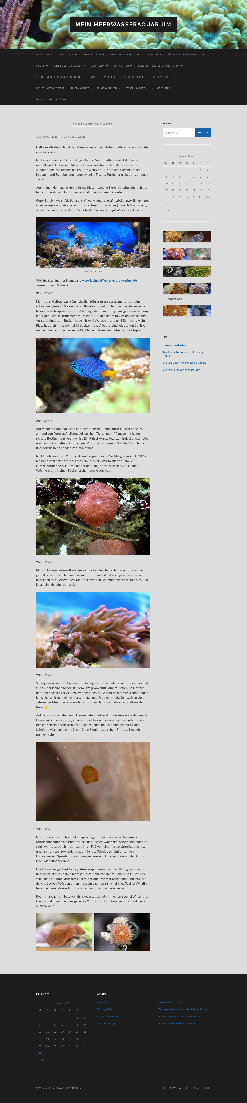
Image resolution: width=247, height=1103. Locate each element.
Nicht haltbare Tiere (50, 88)
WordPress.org (106, 1023)
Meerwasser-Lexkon (175, 345)
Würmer (109, 77)
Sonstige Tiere (134, 77)
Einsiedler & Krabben (68, 65)
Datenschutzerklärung (52, 99)
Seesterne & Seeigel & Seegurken (58, 77)
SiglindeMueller (73, 136)
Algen (93, 77)
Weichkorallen (147, 54)
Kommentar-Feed (107, 1016)
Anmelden (103, 1002)
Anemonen (66, 54)
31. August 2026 (46, 136)
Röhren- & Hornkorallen (184, 54)
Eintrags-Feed (105, 1009)
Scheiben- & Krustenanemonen (159, 65)
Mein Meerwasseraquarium (123, 24)
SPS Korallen (119, 54)
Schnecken (121, 65)
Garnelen (98, 65)
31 (166, 203)
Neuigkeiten (44, 54)
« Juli (167, 210)
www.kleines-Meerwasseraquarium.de (110, 280)
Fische (40, 65)
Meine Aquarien (106, 88)
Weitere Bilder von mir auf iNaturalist (184, 362)
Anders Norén (188, 1088)
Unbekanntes (80, 88)
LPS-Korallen (92, 54)
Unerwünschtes (164, 77)
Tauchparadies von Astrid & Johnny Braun (182, 1009)
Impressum (163, 88)
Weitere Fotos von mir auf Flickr (181, 369)
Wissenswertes (136, 88)
